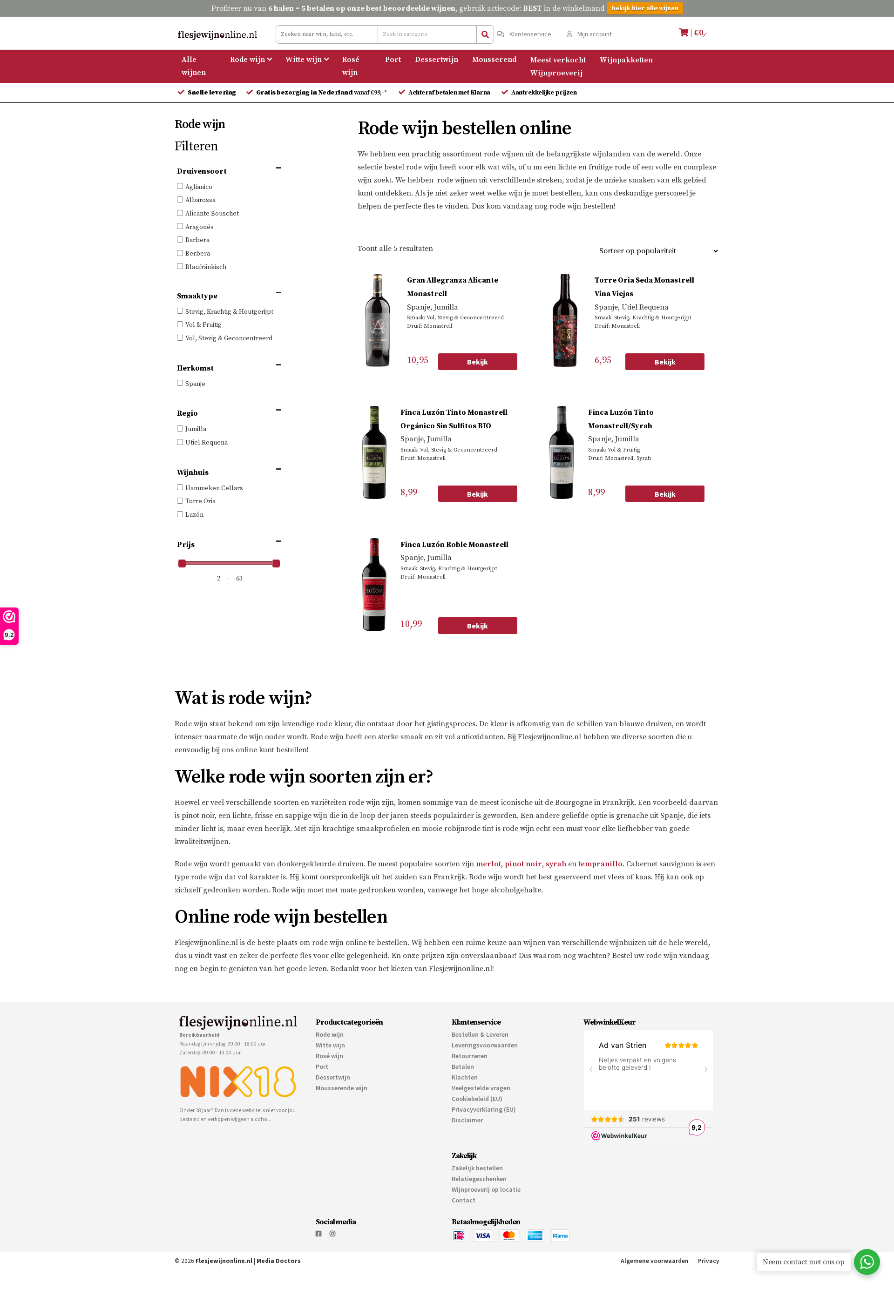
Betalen (463, 1066)
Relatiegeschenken (479, 1178)
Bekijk (477, 361)
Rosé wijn (350, 66)
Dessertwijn (436, 59)
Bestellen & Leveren (480, 1034)
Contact (463, 1200)
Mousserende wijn (341, 1088)
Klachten (465, 1077)
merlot (488, 864)
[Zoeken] (485, 34)
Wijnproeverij (556, 72)
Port (393, 59)
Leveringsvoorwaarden (485, 1045)
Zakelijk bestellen (477, 1168)
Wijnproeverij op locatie (486, 1189)
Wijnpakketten (626, 59)
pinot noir (523, 864)
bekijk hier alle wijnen (645, 8)
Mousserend (494, 59)
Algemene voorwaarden (655, 1261)
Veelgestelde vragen (481, 1088)
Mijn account (594, 34)
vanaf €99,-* (322, 92)
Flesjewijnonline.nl (224, 1261)
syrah (556, 864)
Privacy (708, 1261)
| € (698, 32)
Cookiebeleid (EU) (477, 1098)
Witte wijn (303, 59)
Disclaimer (467, 1120)
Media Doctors (279, 1261)
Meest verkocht (558, 59)
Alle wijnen (194, 66)
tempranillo (600, 864)
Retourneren (470, 1056)
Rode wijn (247, 59)
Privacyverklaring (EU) (484, 1109)
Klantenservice (529, 34)
